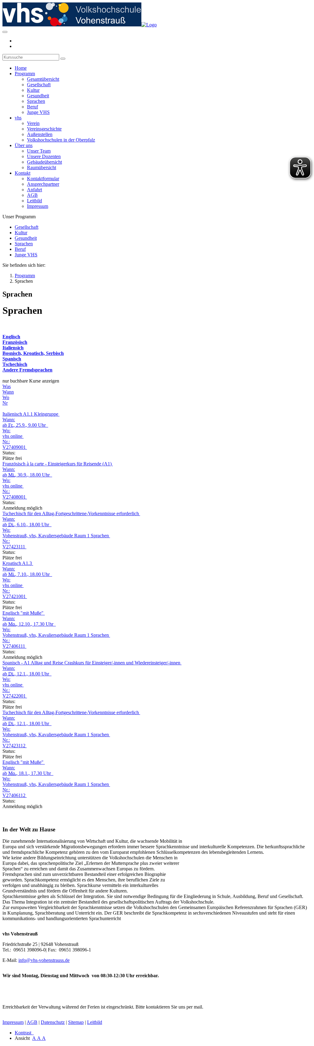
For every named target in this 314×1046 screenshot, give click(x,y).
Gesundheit (38, 95)
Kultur (33, 90)
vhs (18, 117)
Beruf (32, 106)
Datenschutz (53, 1022)
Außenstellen (39, 134)
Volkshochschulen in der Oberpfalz (61, 139)
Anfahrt (34, 189)
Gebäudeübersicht (44, 162)
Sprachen (36, 101)
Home (21, 68)
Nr (5, 403)
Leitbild (34, 200)
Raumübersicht (41, 167)
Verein (33, 123)
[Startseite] (79, 24)
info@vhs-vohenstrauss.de (44, 960)
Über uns (24, 145)
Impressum (37, 206)
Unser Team (39, 151)
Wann (8, 392)
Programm (25, 73)
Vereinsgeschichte (44, 128)
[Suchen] (62, 59)
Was (6, 386)
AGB (32, 195)
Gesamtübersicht (43, 79)
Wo (5, 397)
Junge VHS (38, 112)
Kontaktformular (43, 178)
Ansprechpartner (43, 184)
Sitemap (76, 1022)
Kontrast (24, 1032)
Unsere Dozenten (44, 156)
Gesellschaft (39, 84)
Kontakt (22, 173)
